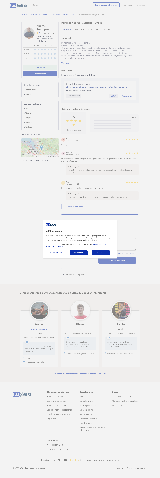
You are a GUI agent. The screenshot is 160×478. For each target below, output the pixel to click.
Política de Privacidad (54, 246)
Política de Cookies (100, 244)
